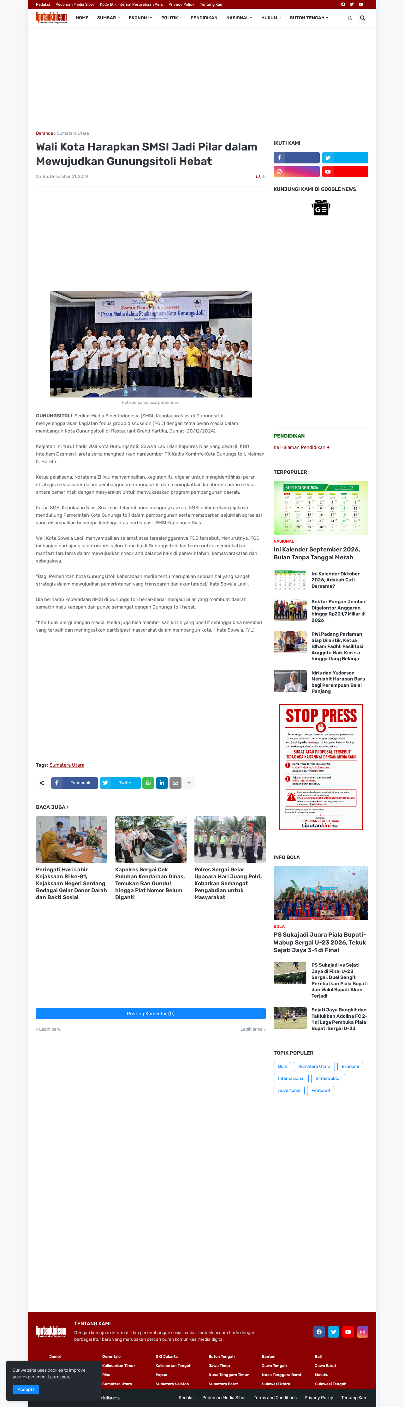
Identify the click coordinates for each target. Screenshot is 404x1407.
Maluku (322, 1375)
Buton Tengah (222, 1356)
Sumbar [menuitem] (106, 18)
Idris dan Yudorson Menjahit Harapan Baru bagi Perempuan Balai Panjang (338, 682)
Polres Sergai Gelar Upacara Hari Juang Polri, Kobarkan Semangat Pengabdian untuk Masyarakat (228, 883)
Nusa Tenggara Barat (281, 1375)
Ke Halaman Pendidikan (300, 447)
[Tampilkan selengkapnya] (189, 783)
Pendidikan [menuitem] (204, 18)
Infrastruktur (328, 1078)
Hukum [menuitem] (269, 18)
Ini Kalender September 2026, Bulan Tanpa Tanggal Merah (317, 553)
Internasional (291, 1078)
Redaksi (43, 4)
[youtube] (361, 4)
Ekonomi (350, 1066)
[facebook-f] (297, 157)
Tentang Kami (212, 4)
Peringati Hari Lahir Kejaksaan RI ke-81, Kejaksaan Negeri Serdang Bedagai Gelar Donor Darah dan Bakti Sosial (71, 883)
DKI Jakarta (167, 1356)
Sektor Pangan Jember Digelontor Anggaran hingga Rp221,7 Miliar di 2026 (339, 611)
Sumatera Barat (223, 1384)
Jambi (55, 1356)
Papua (161, 1375)
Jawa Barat (325, 1365)
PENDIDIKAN (289, 436)
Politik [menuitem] (169, 18)
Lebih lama (252, 1029)
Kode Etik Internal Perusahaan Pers (131, 4)
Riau (106, 1375)
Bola (282, 1066)
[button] (350, 18)
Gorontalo (111, 1356)
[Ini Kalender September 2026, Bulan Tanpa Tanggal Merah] (321, 508)
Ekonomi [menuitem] (139, 18)
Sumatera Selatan (172, 1384)
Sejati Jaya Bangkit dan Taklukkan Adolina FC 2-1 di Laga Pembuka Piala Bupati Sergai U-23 (339, 1019)
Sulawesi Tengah (331, 1384)
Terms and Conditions (275, 1397)
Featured (321, 1090)
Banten (269, 1356)
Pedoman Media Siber (75, 4)
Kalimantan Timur (118, 1365)
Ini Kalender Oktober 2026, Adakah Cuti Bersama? (336, 580)
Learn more (59, 1377)
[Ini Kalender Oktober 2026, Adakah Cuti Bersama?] (290, 580)
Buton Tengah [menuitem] (307, 18)
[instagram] (297, 171)
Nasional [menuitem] (237, 18)
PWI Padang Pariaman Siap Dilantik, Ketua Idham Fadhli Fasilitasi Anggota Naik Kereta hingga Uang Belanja (337, 646)
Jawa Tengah (274, 1365)
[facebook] (343, 4)
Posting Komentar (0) (151, 1013)
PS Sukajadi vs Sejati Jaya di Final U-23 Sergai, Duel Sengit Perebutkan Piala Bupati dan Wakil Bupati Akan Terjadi (340, 980)
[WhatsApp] (148, 783)
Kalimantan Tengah (174, 1365)
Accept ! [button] (26, 1389)
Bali (318, 1356)
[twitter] (352, 4)
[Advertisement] (202, 79)
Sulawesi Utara (276, 1384)
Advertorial (289, 1090)
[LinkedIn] (162, 783)
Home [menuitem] (82, 18)
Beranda (44, 133)
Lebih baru (50, 1029)
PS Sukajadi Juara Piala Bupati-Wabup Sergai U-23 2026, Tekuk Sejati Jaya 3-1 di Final (320, 942)
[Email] (175, 783)
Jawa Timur (219, 1365)
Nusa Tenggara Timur (229, 1375)
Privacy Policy (181, 4)
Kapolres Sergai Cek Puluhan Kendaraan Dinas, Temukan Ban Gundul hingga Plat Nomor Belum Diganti (150, 883)
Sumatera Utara (73, 133)
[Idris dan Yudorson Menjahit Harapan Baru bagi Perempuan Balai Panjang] (290, 681)
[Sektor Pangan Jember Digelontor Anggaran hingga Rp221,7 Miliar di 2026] (290, 610)
